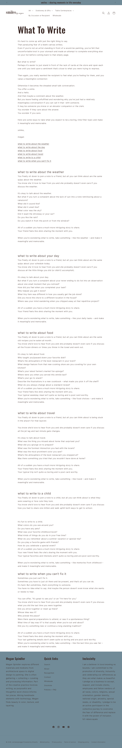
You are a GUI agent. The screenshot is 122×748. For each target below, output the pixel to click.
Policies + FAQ (50, 690)
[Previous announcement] (6, 2)
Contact (47, 677)
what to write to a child (29, 157)
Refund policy (45, 742)
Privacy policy (57, 742)
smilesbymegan (17, 742)
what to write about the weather (33, 144)
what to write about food (30, 150)
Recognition (49, 673)
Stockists (48, 685)
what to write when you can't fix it (34, 161)
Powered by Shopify (30, 742)
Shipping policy (83, 742)
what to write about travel (30, 154)
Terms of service (70, 742)
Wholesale (48, 681)
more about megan (15, 712)
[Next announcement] (115, 2)
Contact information (98, 742)
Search (47, 664)
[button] (30, 10)
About (46, 669)
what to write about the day (31, 147)
